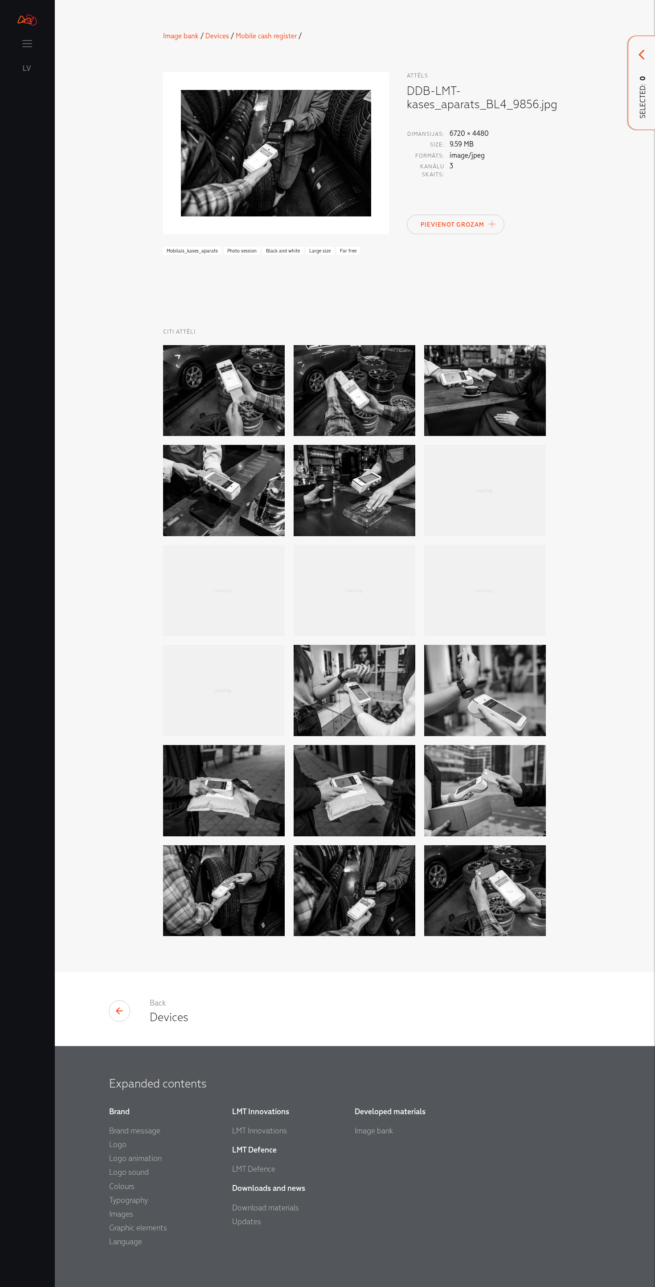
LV (27, 68)
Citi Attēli (179, 331)
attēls (417, 75)
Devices (217, 36)
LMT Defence (253, 1169)
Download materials (265, 1208)
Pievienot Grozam (452, 224)
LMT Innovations (259, 1131)
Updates (246, 1222)
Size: (437, 144)
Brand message (134, 1131)
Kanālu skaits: (432, 170)
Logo (118, 1145)
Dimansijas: (425, 134)
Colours (122, 1186)
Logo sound (129, 1172)
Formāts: (429, 155)
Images (121, 1214)
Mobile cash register (266, 36)
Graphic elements (138, 1228)
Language (125, 1242)
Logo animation (135, 1158)
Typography (128, 1200)
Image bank (181, 36)
